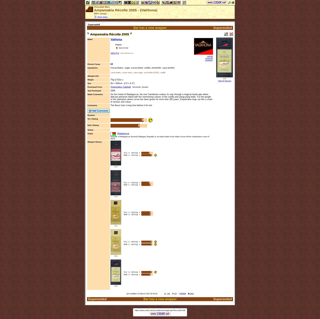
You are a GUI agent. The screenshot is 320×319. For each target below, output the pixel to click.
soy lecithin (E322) (151, 73)
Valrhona (116, 39)
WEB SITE (115, 53)
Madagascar (123, 133)
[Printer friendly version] (233, 2)
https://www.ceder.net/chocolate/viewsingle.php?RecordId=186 (160, 310)
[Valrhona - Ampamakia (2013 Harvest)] (115, 194)
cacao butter (116, 73)
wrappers (209, 60)
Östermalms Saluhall (121, 87)
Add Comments (100, 111)
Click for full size (224, 81)
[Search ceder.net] (229, 2)
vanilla (162, 73)
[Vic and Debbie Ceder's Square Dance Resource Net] (217, 2)
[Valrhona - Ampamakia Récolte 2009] (115, 224)
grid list (210, 56)
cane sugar (138, 73)
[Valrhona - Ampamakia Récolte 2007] (115, 254)
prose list (209, 58)
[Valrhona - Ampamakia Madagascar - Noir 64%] (115, 164)
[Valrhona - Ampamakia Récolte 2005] (115, 284)
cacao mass (127, 73)
